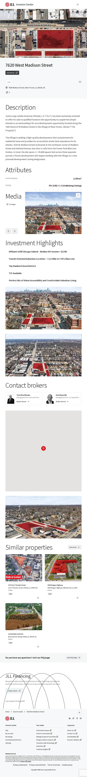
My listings (9, 737)
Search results (18, 712)
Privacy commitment (37, 765)
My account (9, 734)
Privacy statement (20, 765)
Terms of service (53, 765)
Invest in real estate (43, 734)
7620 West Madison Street (35, 712)
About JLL (70, 730)
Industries (39, 746)
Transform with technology (45, 743)
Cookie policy (67, 765)
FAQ (6, 730)
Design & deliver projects (45, 740)
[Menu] (78, 4)
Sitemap (8, 743)
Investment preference (13, 740)
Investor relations (73, 740)
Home (7, 712)
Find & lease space (42, 730)
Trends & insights (42, 749)
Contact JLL (71, 734)
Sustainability (71, 737)
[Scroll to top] (79, 713)
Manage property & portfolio (46, 737)
